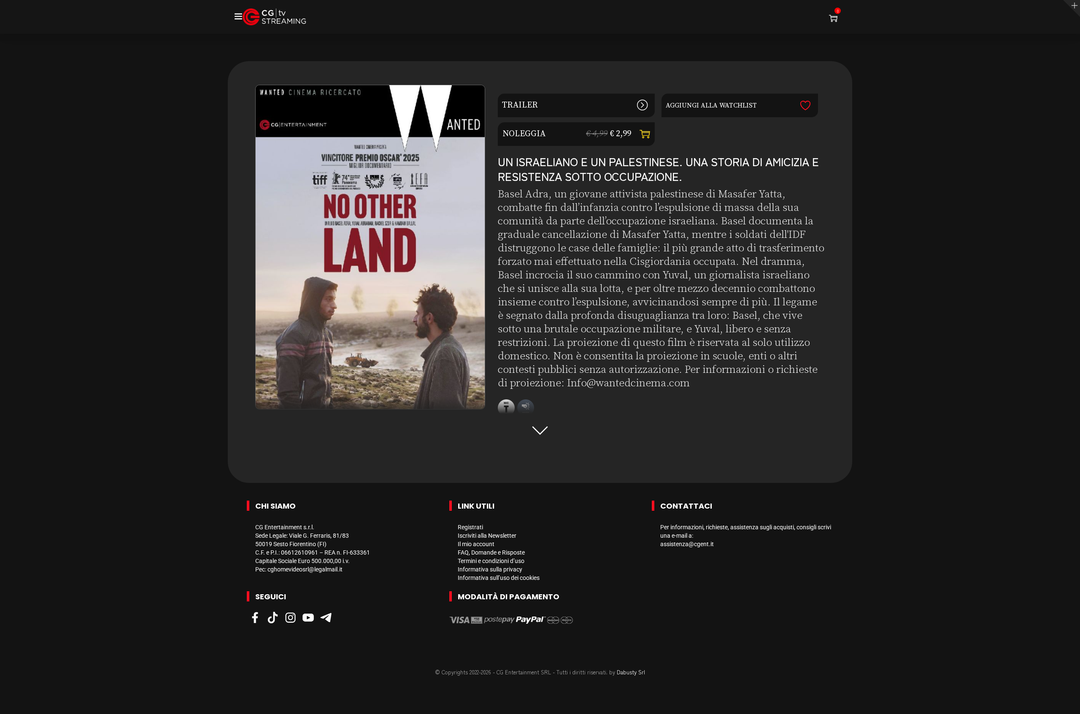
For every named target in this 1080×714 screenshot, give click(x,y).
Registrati (470, 527)
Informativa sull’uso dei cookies (499, 577)
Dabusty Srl (631, 672)
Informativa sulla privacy (490, 569)
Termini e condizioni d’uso (491, 561)
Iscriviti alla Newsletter (487, 535)
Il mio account (476, 544)
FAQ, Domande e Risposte (491, 552)
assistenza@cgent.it (687, 544)
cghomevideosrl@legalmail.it (305, 569)
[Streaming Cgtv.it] (274, 17)
